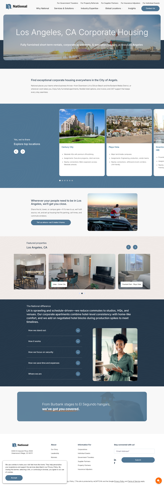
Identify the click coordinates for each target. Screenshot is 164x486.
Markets (54, 457)
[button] (16, 151)
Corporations (82, 449)
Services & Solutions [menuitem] (64, 8)
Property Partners (84, 465)
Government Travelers (86, 457)
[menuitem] (16, 6)
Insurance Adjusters (85, 469)
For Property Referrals (90, 3)
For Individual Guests (151, 3)
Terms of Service (134, 481)
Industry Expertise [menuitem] (89, 8)
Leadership (55, 453)
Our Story (54, 449)
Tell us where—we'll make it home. (51, 222)
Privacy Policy (69, 481)
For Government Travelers (67, 3)
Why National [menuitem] (42, 8)
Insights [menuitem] (132, 8)
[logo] (20, 445)
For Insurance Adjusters (130, 3)
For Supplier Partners (109, 3)
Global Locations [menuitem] (113, 8)
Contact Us (150, 8)
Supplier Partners (84, 461)
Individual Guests (84, 453)
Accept (14, 478)
